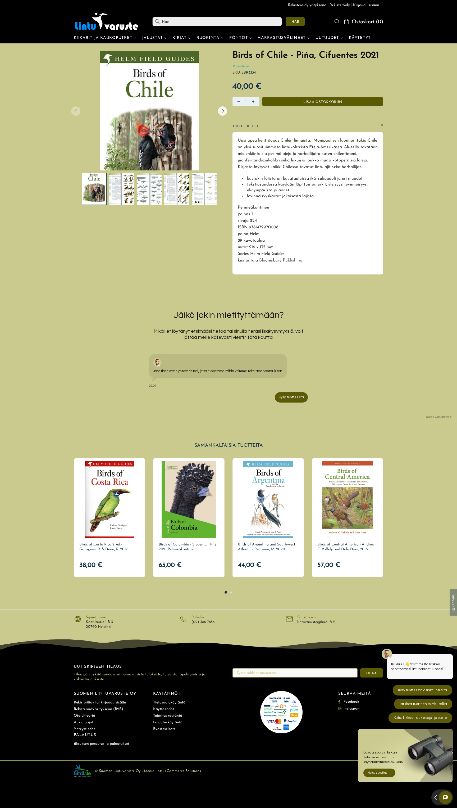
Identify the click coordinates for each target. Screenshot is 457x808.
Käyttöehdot (163, 709)
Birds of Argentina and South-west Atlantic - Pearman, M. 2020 (266, 547)
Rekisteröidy (340, 5)
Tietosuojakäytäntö (169, 703)
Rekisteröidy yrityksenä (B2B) (98, 709)
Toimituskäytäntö (167, 716)
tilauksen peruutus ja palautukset (101, 744)
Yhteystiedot (84, 729)
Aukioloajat (83, 722)
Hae (295, 22)
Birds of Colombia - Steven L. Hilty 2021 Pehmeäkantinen (188, 547)
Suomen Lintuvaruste (107, 21)
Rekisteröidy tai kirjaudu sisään (100, 703)
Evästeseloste (164, 729)
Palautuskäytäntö (167, 722)
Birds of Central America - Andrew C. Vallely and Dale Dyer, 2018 (345, 547)
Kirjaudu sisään (366, 5)
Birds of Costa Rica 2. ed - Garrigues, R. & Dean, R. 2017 (103, 547)
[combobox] (217, 21)
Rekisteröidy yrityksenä (307, 5)
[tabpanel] (109, 517)
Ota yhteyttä (84, 716)
